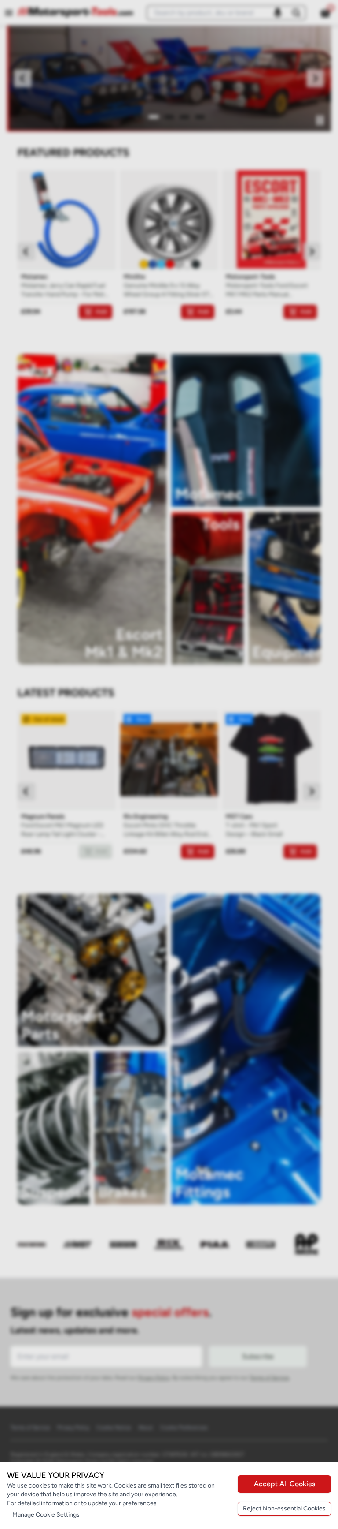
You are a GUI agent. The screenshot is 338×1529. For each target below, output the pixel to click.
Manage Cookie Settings (46, 1514)
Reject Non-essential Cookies (284, 1508)
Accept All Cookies (284, 1484)
